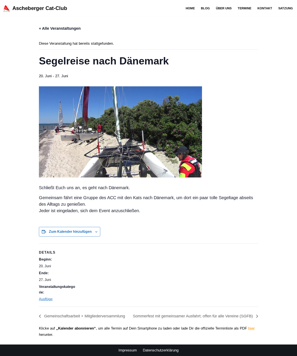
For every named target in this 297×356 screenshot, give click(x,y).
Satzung (285, 8)
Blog (205, 8)
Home (190, 8)
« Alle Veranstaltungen (60, 28)
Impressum (127, 350)
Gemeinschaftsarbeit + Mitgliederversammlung (84, 316)
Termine (244, 8)
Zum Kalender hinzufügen (70, 231)
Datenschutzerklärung (161, 350)
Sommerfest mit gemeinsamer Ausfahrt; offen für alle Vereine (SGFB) (193, 316)
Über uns (224, 8)
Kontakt (264, 8)
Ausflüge (46, 299)
